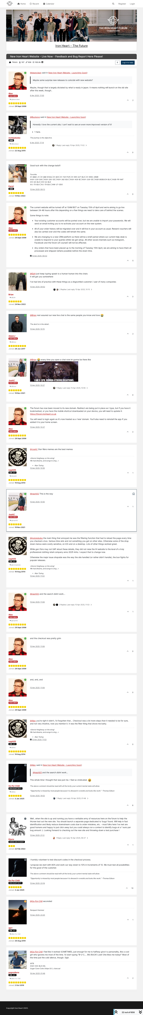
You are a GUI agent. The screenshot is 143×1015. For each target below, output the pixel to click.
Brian (11, 294)
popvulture (14, 972)
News (14, 62)
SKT (10, 928)
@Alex (13, 747)
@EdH (13, 297)
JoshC (12, 380)
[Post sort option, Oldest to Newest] (117, 63)
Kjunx (11, 839)
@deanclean (15, 99)
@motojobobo (16, 565)
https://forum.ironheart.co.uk (43, 414)
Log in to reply (127, 62)
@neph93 (14, 520)
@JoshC (14, 476)
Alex (11, 93)
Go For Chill (14, 786)
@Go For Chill (15, 934)
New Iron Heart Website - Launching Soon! (67, 73)
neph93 (12, 470)
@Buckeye (15, 144)
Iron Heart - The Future (71, 45)
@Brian (13, 342)
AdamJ (12, 336)
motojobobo (14, 138)
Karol (11, 186)
